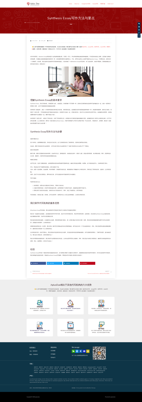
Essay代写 (95, 4)
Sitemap (93, 387)
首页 (25, 22)
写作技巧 (51, 40)
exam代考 (102, 47)
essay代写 (90, 47)
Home (70, 4)
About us (76, 4)
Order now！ (111, 4)
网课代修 (102, 4)
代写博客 (53, 350)
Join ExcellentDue (87, 387)
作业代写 (84, 47)
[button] (38, 263)
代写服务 (53, 354)
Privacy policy (79, 387)
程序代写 (96, 47)
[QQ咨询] (139, 26)
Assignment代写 (86, 4)
